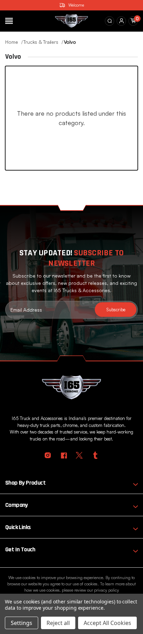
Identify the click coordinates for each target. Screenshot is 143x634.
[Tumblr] (95, 455)
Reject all (58, 623)
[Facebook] (64, 455)
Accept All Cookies (107, 623)
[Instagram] (48, 455)
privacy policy (106, 590)
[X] (79, 455)
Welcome (76, 5)
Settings (21, 623)
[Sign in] (121, 21)
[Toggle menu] (9, 21)
